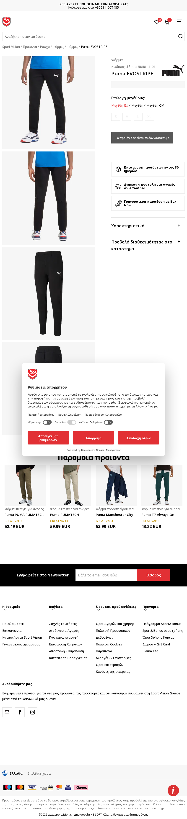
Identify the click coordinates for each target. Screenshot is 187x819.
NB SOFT (96, 814)
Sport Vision (11, 46)
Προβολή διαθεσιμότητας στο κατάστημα (141, 245)
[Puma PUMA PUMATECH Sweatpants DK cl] (25, 485)
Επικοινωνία (12, 630)
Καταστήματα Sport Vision (22, 637)
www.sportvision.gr (60, 814)
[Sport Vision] (6, 21)
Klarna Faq (150, 651)
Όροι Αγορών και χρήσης (115, 624)
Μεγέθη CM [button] (155, 105)
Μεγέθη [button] (137, 105)
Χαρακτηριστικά (128, 225)
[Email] (7, 712)
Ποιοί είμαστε (13, 624)
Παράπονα (104, 651)
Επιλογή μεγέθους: (128, 98)
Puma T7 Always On (157, 514)
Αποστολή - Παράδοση (66, 651)
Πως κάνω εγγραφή (63, 637)
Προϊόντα (30, 46)
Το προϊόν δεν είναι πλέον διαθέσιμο (142, 138)
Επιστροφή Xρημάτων (65, 644)
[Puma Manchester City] (116, 485)
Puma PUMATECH (64, 514)
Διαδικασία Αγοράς (64, 630)
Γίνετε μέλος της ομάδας (21, 644)
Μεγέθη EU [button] (119, 105)
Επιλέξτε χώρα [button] (39, 773)
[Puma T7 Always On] (161, 485)
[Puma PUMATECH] (70, 485)
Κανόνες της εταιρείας (113, 671)
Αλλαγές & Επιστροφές (113, 658)
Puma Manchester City (114, 514)
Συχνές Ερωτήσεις (63, 624)
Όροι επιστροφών (110, 665)
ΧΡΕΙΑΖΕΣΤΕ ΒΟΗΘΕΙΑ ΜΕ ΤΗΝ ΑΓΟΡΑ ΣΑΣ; (94, 4)
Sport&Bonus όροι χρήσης (163, 630)
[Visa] (68, 786)
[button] (93, 36)
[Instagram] (32, 712)
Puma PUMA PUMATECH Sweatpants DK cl (25, 514)
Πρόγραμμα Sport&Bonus (162, 624)
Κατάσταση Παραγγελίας (68, 658)
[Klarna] (81, 786)
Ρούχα (45, 46)
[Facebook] (19, 712)
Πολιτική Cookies (109, 644)
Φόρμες (58, 46)
